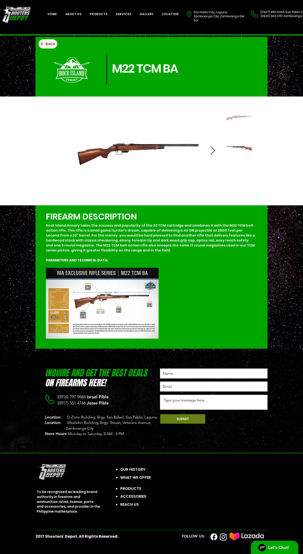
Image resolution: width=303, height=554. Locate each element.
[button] (99, 14)
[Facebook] (213, 536)
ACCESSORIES (133, 496)
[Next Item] (212, 150)
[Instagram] (223, 536)
